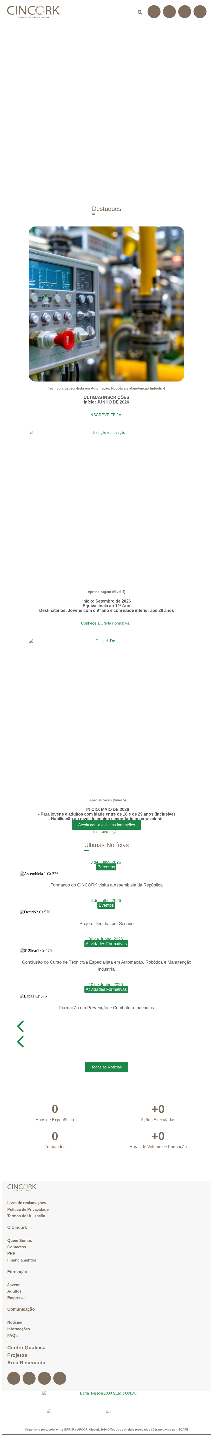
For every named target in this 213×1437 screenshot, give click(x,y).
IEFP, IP (69, 1429)
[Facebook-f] (154, 11)
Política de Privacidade (28, 1209)
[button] (126, 12)
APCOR (82, 1429)
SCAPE (183, 1429)
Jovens (13, 1284)
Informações (18, 1329)
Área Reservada (26, 1362)
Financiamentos (21, 1260)
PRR (11, 1253)
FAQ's (12, 1335)
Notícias (14, 1322)
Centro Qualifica (26, 1347)
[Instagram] (169, 11)
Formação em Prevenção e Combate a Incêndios (106, 1007)
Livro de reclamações (26, 1202)
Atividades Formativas (106, 944)
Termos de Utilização (26, 1216)
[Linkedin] (184, 11)
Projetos (17, 1355)
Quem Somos (19, 1240)
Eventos (106, 905)
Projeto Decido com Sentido (106, 923)
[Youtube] (200, 11)
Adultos (14, 1291)
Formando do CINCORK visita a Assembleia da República (106, 885)
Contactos (16, 1247)
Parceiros (106, 867)
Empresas (16, 1297)
